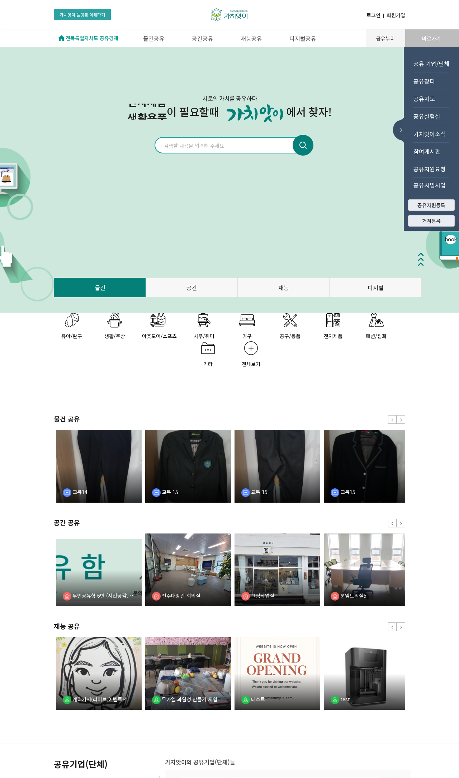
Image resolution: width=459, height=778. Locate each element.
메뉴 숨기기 (400, 130)
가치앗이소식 (429, 133)
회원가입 (396, 15)
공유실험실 (426, 116)
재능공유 (251, 38)
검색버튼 (303, 145)
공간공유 (202, 38)
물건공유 (154, 38)
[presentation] (392, 419)
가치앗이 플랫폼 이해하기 (82, 14)
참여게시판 (426, 151)
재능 (283, 287)
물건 (100, 287)
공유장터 (424, 81)
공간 (191, 287)
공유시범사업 (429, 185)
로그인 (373, 15)
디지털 (376, 287)
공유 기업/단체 (431, 63)
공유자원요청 (429, 169)
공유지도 (424, 98)
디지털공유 (302, 38)
